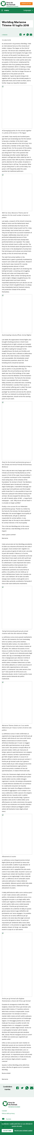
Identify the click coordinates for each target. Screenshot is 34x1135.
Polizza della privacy (8, 1113)
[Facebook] (20, 34)
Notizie (5, 35)
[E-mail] (31, 34)
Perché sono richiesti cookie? (23, 1131)
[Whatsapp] (27, 34)
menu (6, 10)
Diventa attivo (26, 3)
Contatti (4, 1111)
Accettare (7, 1130)
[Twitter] (24, 34)
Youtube (8, 1119)
